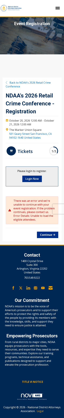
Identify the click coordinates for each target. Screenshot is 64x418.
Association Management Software (32, 399)
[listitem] (19, 151)
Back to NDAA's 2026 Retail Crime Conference (28, 84)
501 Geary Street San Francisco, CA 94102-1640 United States (30, 135)
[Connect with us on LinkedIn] (28, 288)
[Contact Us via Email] (50, 288)
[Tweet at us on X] (20, 288)
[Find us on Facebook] (13, 288)
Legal (40, 411)
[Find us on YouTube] (43, 288)
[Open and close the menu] (43, 8)
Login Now (32, 179)
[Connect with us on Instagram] (35, 288)
